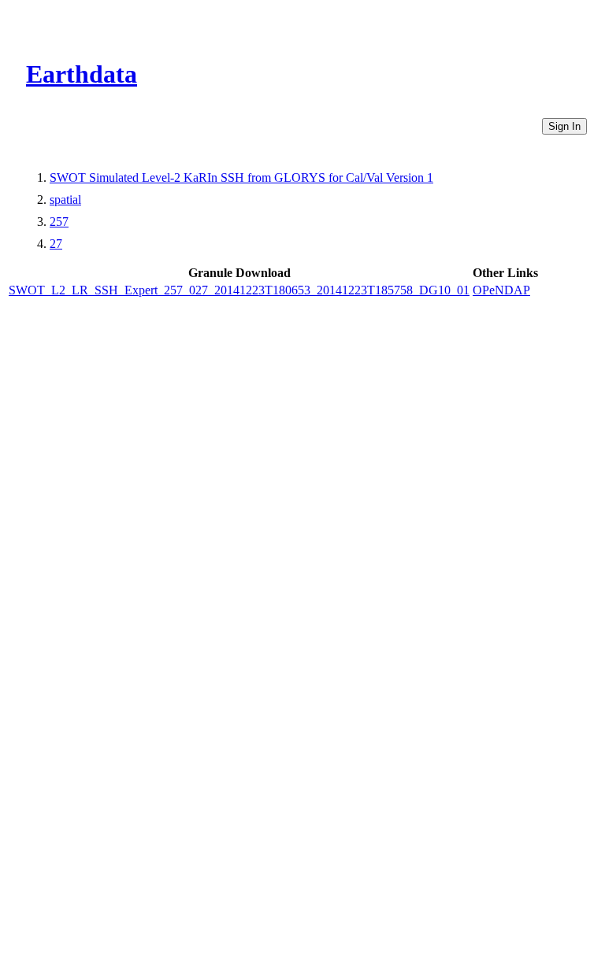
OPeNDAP (501, 290)
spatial (65, 199)
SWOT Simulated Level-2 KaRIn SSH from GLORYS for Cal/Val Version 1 (241, 177)
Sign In (564, 126)
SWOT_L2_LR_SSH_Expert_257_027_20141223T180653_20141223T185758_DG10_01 (239, 290)
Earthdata (81, 74)
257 (59, 221)
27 (56, 243)
